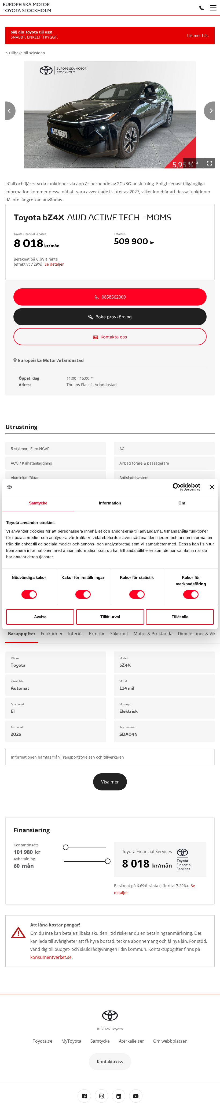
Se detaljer (54, 264)
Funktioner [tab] (52, 633)
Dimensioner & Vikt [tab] (197, 633)
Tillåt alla (180, 617)
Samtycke (100, 1041)
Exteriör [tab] (97, 633)
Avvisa (40, 617)
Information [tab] (110, 503)
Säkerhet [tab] (119, 633)
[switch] (83, 594)
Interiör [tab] (75, 633)
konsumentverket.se (51, 957)
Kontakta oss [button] (110, 1062)
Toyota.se (42, 1041)
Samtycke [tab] (38, 503)
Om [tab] (181, 503)
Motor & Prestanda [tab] (153, 633)
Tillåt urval (110, 617)
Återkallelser (131, 1041)
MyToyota (71, 1041)
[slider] (65, 847)
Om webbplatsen (170, 1041)
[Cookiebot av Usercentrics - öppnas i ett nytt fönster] (176, 487)
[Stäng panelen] (212, 487)
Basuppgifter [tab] (21, 633)
